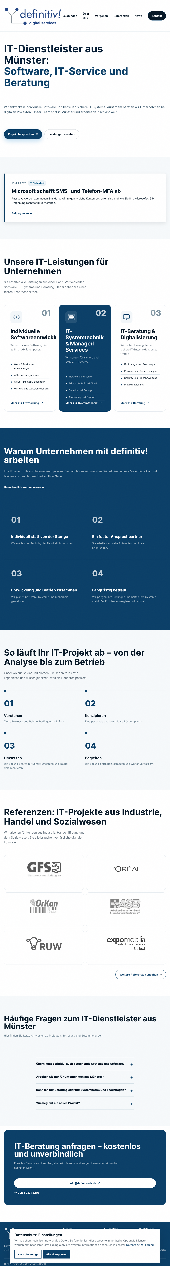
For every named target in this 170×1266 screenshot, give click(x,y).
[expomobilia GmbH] (126, 947)
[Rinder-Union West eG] (44, 947)
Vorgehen (101, 15)
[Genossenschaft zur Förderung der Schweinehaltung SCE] (44, 872)
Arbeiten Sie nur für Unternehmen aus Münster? (70, 1076)
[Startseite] (33, 15)
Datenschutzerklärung (140, 1245)
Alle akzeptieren (56, 1254)
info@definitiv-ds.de (85, 1183)
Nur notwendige (28, 1254)
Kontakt (157, 15)
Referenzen (121, 15)
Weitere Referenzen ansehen (141, 974)
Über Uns (86, 16)
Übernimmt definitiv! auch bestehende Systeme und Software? (80, 1063)
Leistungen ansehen (62, 134)
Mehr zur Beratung (135, 403)
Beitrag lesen (22, 213)
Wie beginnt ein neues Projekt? (58, 1103)
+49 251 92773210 (26, 1192)
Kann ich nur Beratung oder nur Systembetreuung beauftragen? (81, 1090)
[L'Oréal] (126, 872)
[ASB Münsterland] (126, 909)
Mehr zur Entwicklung (26, 403)
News (138, 15)
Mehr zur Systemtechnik (83, 403)
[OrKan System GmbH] (44, 909)
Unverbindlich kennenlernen (24, 487)
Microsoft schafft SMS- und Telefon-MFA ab (66, 191)
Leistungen (70, 15)
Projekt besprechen (23, 134)
